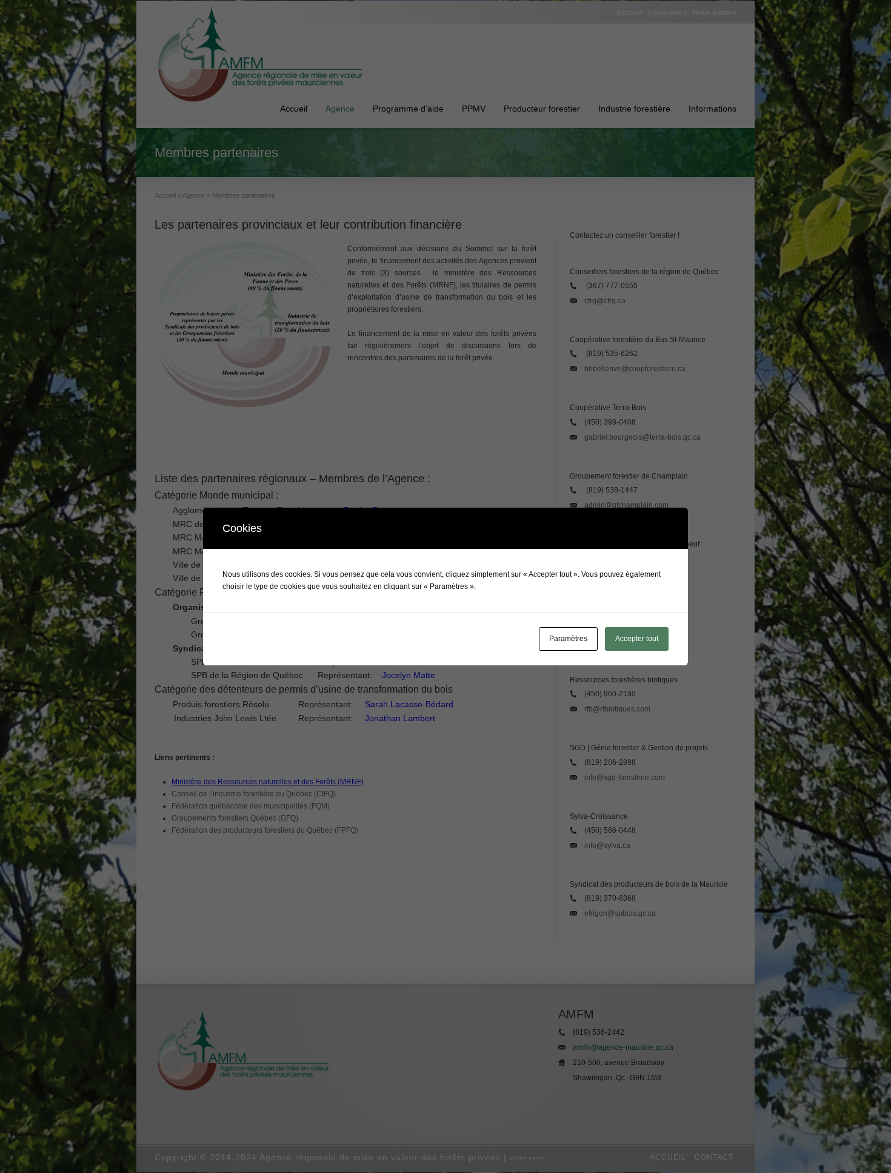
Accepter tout (636, 638)
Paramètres (568, 638)
